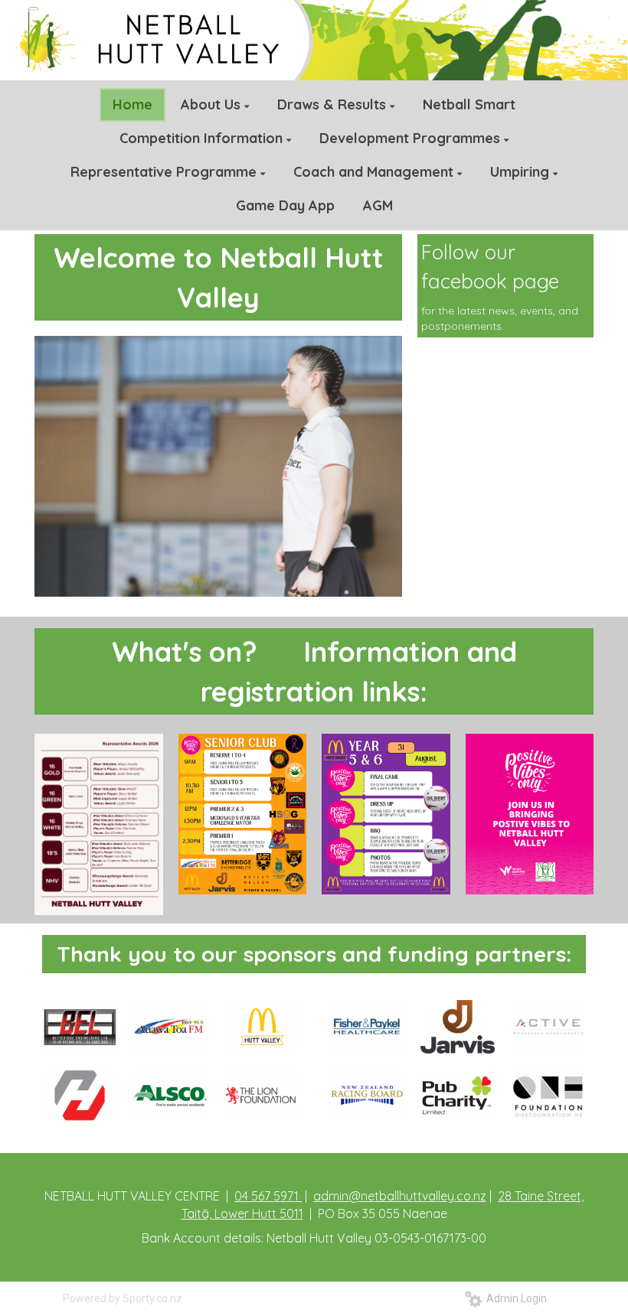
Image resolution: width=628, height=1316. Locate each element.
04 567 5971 (268, 1196)
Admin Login (514, 1298)
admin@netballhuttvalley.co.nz (399, 1196)
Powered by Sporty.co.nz (122, 1298)
